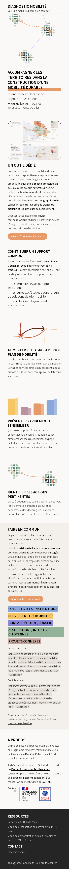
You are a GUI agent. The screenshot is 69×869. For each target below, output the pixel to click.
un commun (39, 535)
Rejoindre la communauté (25, 599)
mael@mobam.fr (17, 852)
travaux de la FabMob (19, 723)
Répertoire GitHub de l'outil (23, 822)
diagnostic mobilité (27, 6)
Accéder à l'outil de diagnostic (28, 236)
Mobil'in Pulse (33, 754)
